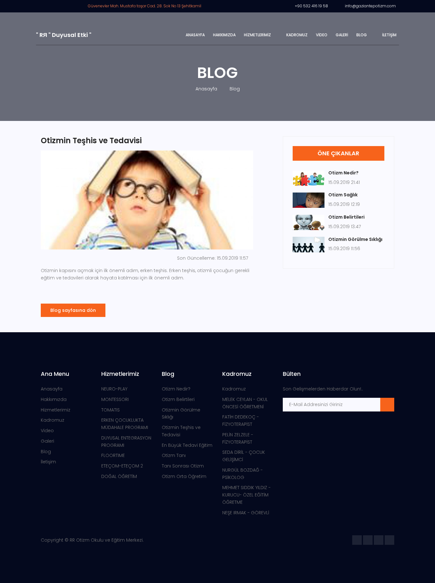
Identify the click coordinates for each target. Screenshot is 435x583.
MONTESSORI (115, 399)
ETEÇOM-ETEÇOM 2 (122, 466)
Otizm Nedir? (176, 389)
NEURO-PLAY (114, 389)
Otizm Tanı (174, 455)
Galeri (342, 35)
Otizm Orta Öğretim (184, 476)
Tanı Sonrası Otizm (183, 466)
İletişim (389, 35)
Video (321, 35)
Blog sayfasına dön (73, 310)
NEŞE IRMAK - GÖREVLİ (245, 512)
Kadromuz (297, 35)
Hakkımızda (224, 35)
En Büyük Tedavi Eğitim (187, 445)
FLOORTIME (113, 455)
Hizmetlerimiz (257, 35)
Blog (361, 35)
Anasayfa (195, 35)
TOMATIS (110, 410)
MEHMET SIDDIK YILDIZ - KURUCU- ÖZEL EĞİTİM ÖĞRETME (246, 494)
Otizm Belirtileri (178, 399)
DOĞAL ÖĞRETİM (119, 476)
